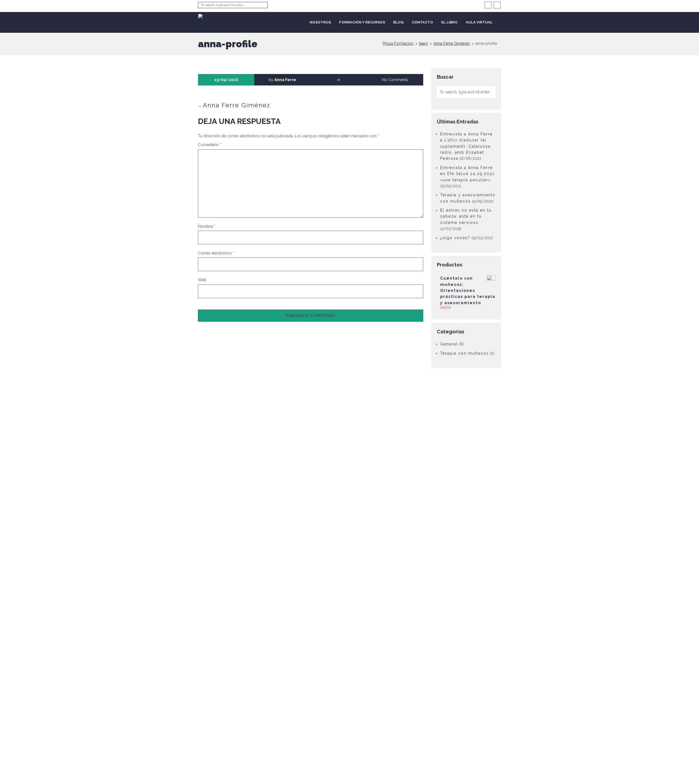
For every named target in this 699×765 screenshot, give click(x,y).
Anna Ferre (285, 80)
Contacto (422, 22)
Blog (398, 22)
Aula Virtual (479, 22)
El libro (449, 22)
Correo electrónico (216, 253)
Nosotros (320, 22)
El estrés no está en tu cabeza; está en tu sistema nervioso (465, 216)
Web (202, 280)
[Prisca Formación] (220, 15)
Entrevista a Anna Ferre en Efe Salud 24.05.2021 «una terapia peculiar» (467, 173)
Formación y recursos (362, 22)
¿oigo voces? (455, 238)
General (449, 344)
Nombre (206, 226)
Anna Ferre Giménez (236, 105)
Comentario (209, 145)
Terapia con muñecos (464, 353)
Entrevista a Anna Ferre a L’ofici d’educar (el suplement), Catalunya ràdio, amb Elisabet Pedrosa (466, 146)
